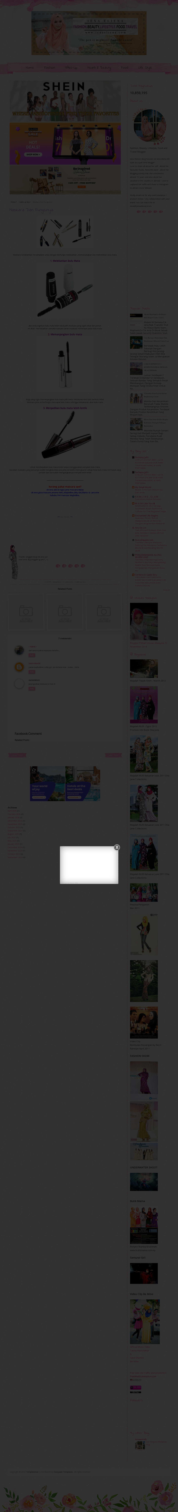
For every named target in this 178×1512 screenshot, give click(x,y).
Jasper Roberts (70, 883)
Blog (76, 883)
